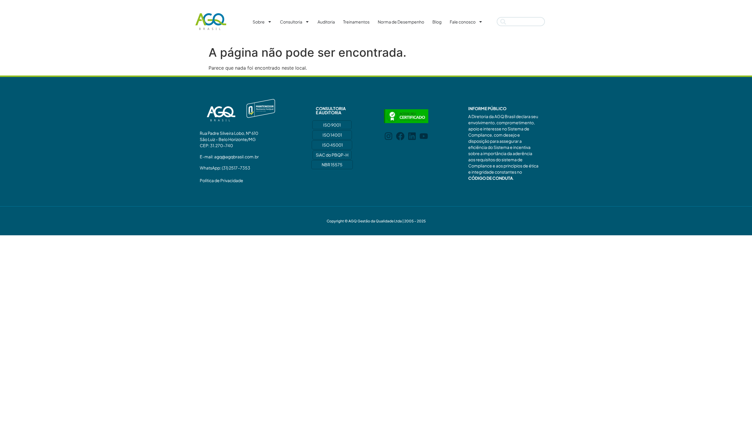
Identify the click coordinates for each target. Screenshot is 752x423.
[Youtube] (423, 136)
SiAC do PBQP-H (332, 154)
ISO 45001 (332, 144)
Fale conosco (463, 21)
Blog (437, 21)
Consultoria (291, 21)
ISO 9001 (332, 124)
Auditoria (326, 21)
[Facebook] (400, 136)
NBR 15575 (332, 164)
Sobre (259, 21)
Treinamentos (356, 21)
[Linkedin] (412, 136)
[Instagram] (388, 136)
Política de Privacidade (221, 180)
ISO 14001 (332, 134)
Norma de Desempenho (401, 21)
